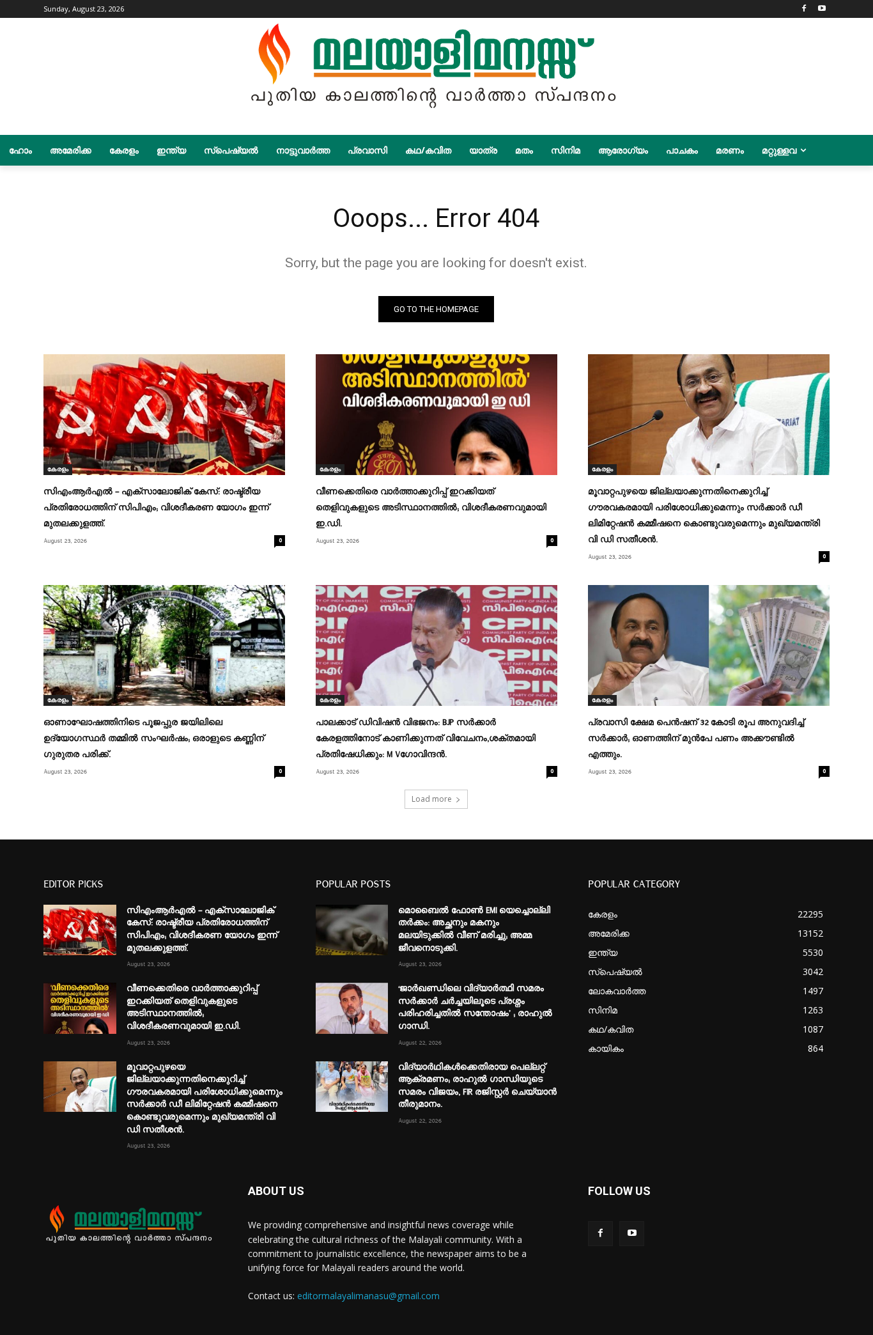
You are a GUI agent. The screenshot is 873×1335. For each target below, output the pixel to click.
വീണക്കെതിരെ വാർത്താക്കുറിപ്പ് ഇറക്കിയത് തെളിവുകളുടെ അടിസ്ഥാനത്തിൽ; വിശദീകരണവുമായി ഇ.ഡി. (431, 507)
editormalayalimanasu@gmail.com (368, 1296)
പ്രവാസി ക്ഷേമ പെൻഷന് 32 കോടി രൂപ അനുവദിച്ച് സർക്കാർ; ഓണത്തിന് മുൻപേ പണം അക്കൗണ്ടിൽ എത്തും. (696, 738)
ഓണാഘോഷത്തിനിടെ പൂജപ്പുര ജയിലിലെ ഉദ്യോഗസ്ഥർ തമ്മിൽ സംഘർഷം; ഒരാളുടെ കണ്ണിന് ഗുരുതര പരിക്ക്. (153, 738)
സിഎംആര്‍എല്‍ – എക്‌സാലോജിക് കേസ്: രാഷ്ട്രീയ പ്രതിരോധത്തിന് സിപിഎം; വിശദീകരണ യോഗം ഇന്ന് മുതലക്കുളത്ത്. (156, 507)
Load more (432, 798)
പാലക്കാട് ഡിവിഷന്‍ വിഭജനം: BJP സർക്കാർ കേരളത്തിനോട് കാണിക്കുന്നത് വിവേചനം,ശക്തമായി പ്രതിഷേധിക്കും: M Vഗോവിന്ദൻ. (426, 738)
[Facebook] (804, 9)
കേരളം (57, 469)
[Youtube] (822, 9)
